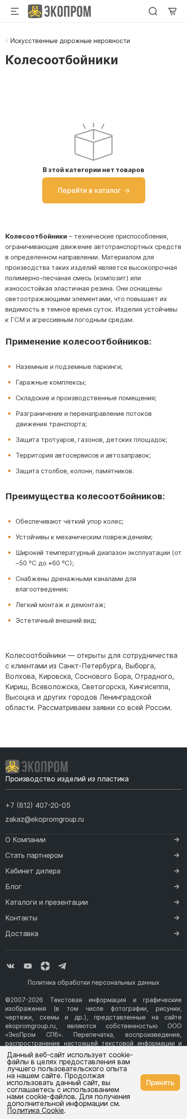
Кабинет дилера (32, 871)
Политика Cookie (35, 1110)
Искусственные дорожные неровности (70, 40)
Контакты (21, 917)
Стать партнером (34, 855)
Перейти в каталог (89, 190)
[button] (37, 805)
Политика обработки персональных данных (94, 982)
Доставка (21, 933)
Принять (160, 1082)
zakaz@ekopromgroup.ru (44, 819)
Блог (13, 886)
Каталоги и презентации (46, 902)
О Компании (25, 839)
